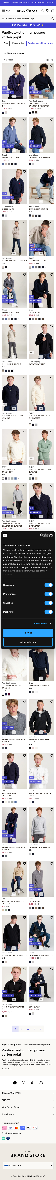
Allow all (28, 632)
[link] (27, 10)
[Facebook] (15, 1082)
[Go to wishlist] (47, 10)
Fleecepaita (18, 43)
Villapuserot (15, 1045)
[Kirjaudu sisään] (8, 10)
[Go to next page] (40, 1028)
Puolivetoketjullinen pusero (37, 1045)
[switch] (49, 594)
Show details (40, 623)
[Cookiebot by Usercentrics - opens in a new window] (40, 535)
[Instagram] (23, 1082)
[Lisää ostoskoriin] (14, 96)
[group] (47, 60)
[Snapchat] (41, 1082)
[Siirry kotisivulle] (27, 10)
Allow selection (28, 642)
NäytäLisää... (7, 1068)
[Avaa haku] (42, 10)
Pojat (4, 1045)
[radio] (43, 60)
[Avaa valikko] (3, 10)
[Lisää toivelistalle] (24, 65)
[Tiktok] (32, 1082)
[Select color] (3, 112)
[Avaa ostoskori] (53, 10)
